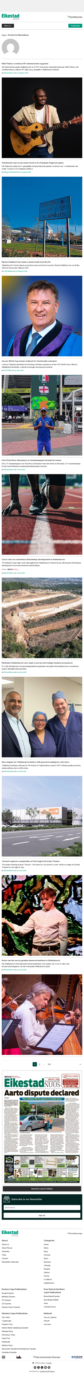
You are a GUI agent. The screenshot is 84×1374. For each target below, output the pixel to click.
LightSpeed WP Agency (47, 1371)
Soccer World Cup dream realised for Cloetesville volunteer (29, 361)
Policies (49, 1363)
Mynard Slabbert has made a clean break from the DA (26, 262)
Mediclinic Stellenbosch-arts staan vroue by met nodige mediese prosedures (37, 663)
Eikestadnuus (9, 73)
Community (75, 26)
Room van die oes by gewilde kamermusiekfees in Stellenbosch (31, 960)
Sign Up (42, 1215)
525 (49, 1064)
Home (4, 35)
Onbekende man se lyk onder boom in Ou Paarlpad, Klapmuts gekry (33, 163)
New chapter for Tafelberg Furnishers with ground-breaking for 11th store (35, 762)
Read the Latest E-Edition (42, 1189)
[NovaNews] (13, 569)
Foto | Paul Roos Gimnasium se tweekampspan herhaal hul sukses (31, 460)
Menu (5, 26)
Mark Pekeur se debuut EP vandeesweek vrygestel (25, 64)
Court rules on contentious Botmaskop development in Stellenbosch (33, 559)
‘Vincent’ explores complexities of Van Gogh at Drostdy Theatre (31, 861)
